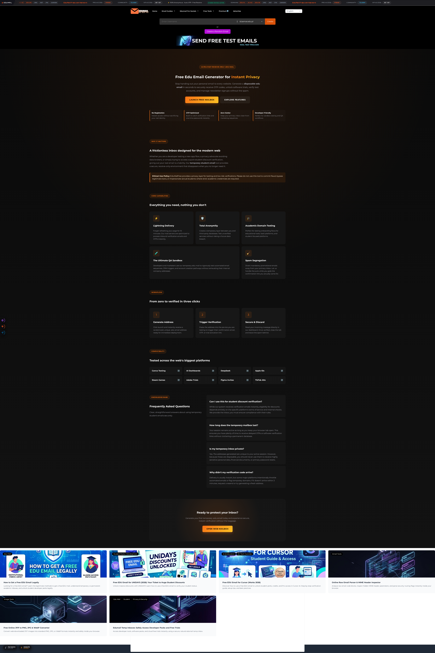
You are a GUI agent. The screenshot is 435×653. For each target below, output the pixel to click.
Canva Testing (159, 371)
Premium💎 (224, 11)
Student (126, 599)
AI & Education (228, 554)
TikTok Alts (260, 380)
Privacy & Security (140, 599)
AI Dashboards (193, 371)
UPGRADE (64, 2)
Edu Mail (7, 554)
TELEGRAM (90, 2)
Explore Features (235, 100)
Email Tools (336, 554)
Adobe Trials (192, 380)
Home (154, 11)
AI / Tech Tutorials (245, 554)
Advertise (237, 11)
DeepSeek (225, 371)
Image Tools (9, 599)
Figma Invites (227, 380)
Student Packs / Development (125, 554)
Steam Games (158, 380)
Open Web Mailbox (217, 529)
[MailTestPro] (217, 41)
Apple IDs (259, 371)
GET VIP (114, 2)
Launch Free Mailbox (201, 100)
